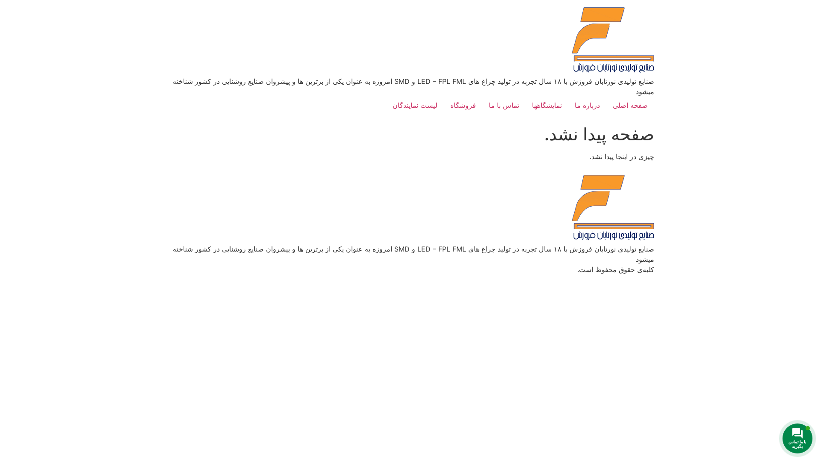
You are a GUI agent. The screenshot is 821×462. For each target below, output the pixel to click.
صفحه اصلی (630, 105)
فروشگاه (463, 105)
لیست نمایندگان (415, 105)
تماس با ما (504, 105)
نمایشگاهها (547, 105)
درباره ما (587, 105)
